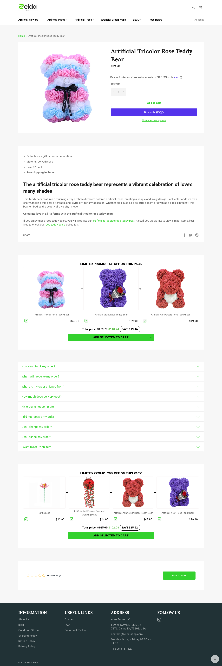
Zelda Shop (32, 662)
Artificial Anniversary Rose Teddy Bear (170, 314)
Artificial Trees (83, 19)
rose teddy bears (55, 224)
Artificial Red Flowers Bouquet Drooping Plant (89, 513)
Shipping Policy (27, 635)
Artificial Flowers (28, 19)
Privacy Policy (26, 646)
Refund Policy (26, 641)
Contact (69, 619)
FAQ (67, 624)
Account (199, 19)
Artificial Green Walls (113, 19)
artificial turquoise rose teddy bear (113, 220)
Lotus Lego (44, 513)
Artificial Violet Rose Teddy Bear (111, 314)
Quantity (115, 84)
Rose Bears (155, 19)
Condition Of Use (28, 630)
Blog (21, 624)
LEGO (136, 19)
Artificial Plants (56, 19)
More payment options (154, 120)
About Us (24, 619)
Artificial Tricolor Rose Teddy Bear (46, 36)
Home (21, 36)
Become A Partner (76, 630)
